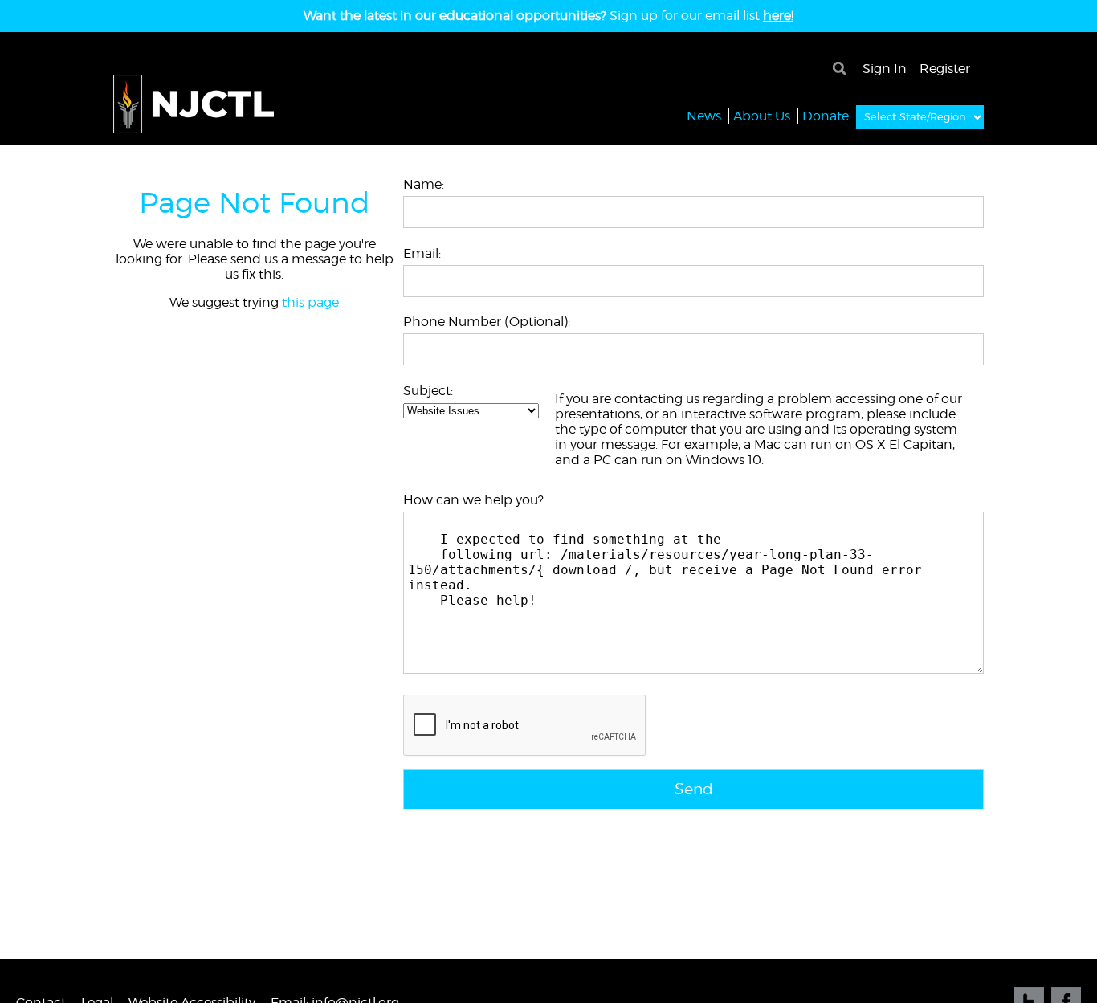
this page (310, 302)
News (704, 116)
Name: (423, 184)
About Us (761, 116)
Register (945, 68)
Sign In (885, 68)
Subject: (428, 390)
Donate (825, 116)
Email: (422, 253)
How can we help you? (473, 500)
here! (778, 15)
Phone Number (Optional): (486, 321)
